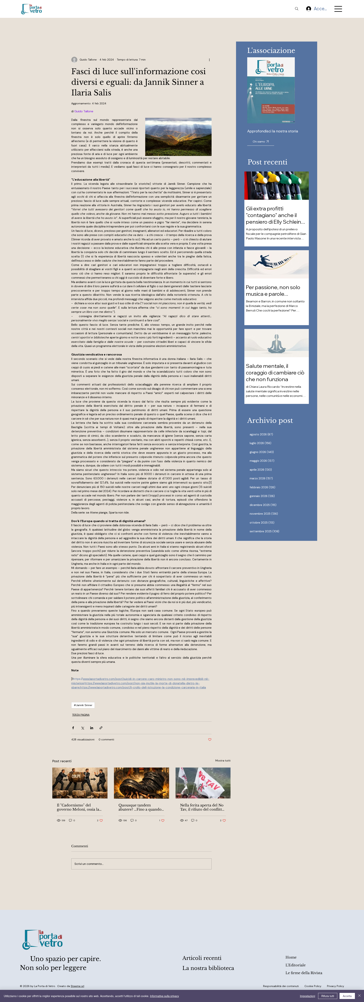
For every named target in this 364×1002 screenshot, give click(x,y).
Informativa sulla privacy (164, 996)
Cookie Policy (312, 986)
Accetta (347, 996)
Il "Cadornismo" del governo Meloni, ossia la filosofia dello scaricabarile (78, 807)
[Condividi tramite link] (101, 728)
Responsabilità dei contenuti (281, 986)
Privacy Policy (335, 986)
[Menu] (338, 9)
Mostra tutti (223, 760)
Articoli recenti (201, 958)
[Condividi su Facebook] (73, 728)
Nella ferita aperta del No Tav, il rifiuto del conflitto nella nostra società (202, 807)
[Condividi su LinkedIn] (91, 728)
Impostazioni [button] (307, 996)
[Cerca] (297, 9)
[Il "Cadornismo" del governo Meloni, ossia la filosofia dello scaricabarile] (79, 783)
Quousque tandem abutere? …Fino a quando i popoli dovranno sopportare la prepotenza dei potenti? (141, 807)
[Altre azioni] (209, 59)
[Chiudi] (359, 996)
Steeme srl (77, 986)
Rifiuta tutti (327, 996)
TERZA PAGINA (80, 715)
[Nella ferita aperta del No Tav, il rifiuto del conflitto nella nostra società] (203, 783)
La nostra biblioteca (208, 968)
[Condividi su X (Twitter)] (82, 728)
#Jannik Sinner (83, 705)
